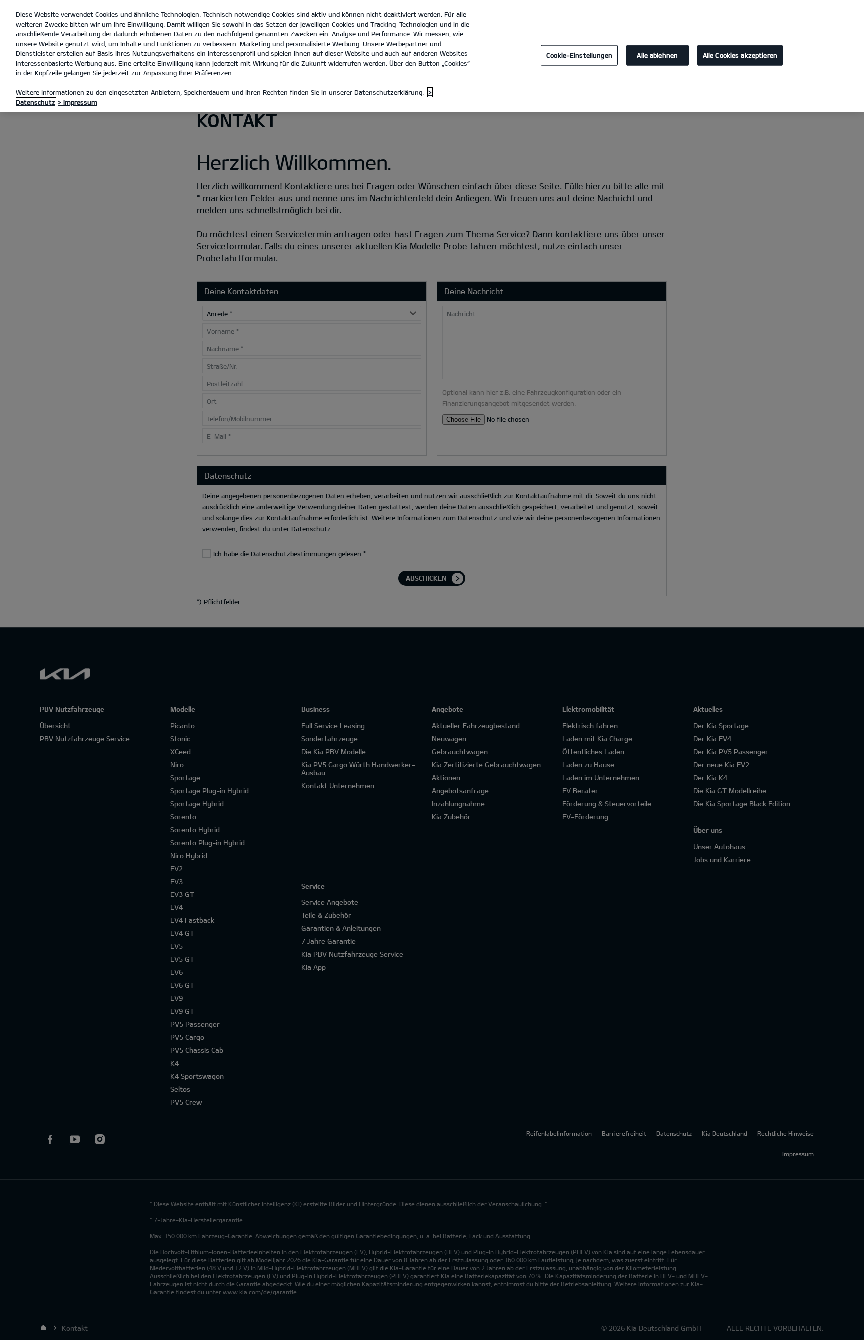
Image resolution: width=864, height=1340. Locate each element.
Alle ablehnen (657, 55)
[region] (432, 56)
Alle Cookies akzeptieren (740, 55)
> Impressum (78, 102)
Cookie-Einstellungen (579, 55)
